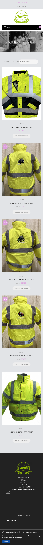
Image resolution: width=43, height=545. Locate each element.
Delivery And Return (23, 515)
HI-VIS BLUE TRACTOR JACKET (21, 203)
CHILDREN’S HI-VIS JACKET (21, 127)
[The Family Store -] (21, 16)
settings (19, 538)
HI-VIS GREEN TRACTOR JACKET (21, 280)
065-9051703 (22, 2)
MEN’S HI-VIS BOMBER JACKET (21, 432)
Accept (6, 541)
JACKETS (21, 123)
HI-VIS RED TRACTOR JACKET (21, 356)
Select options (21, 136)
